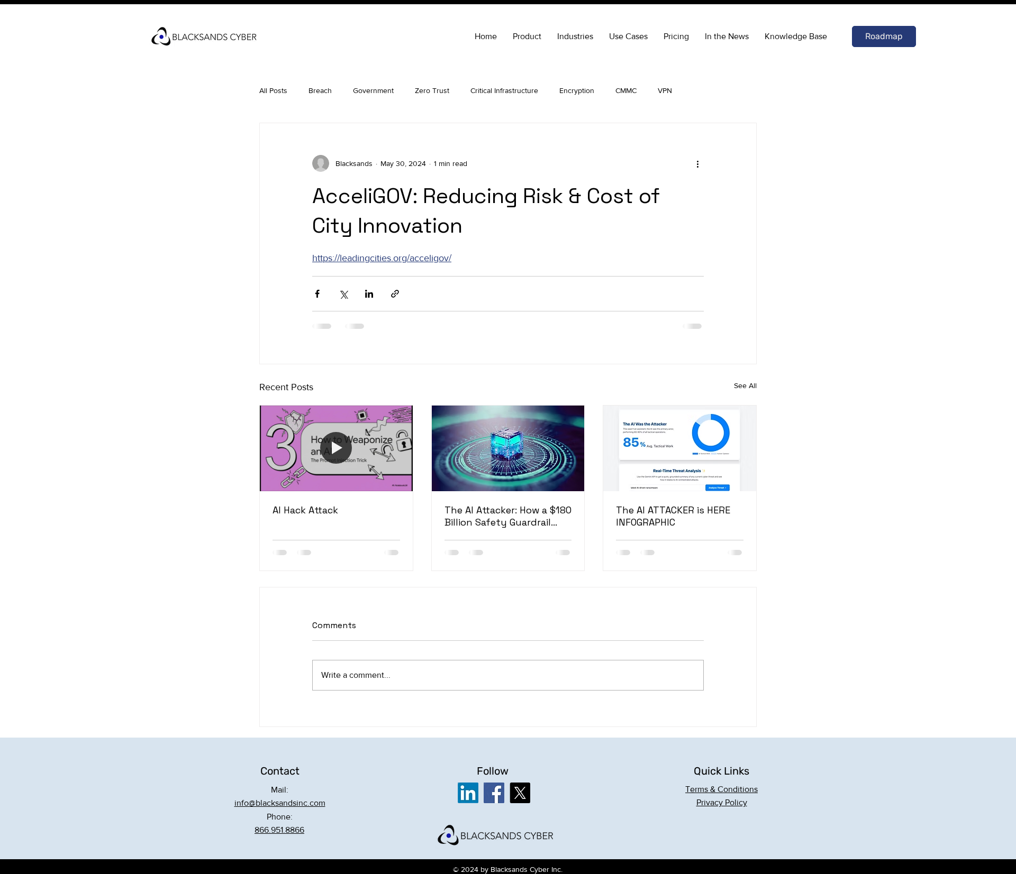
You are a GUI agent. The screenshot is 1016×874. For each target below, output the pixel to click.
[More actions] (697, 163)
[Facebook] (494, 793)
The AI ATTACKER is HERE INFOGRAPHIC (673, 516)
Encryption (576, 90)
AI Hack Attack (305, 510)
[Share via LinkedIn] (369, 294)
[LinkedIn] (468, 793)
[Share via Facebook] (317, 294)
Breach (320, 90)
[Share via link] (395, 294)
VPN (665, 90)
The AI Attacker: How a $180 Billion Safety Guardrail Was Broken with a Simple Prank (508, 516)
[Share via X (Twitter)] (343, 294)
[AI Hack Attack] (336, 448)
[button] (721, 789)
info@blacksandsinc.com (279, 802)
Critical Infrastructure (504, 90)
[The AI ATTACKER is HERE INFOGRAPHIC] (679, 448)
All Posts (273, 90)
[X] (520, 793)
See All (745, 385)
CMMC (626, 90)
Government (373, 90)
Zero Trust (432, 90)
